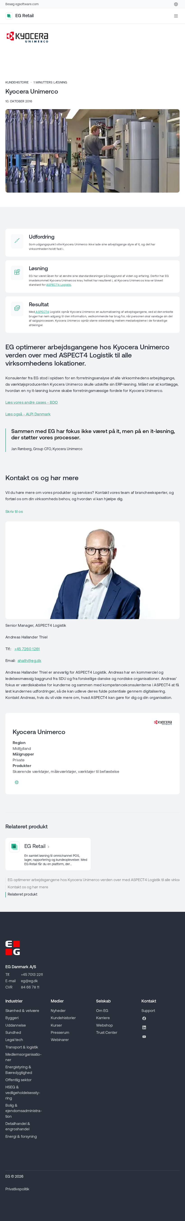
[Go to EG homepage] (12, 948)
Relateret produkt (22, 894)
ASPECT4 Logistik (58, 284)
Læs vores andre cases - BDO (31, 403)
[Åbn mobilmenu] (176, 16)
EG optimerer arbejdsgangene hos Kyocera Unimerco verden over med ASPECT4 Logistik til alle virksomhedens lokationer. (94, 880)
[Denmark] (176, 4)
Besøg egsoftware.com (22, 4)
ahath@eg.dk (30, 661)
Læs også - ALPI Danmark (28, 414)
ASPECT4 (42, 312)
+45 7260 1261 (27, 649)
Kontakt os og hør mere (28, 887)
